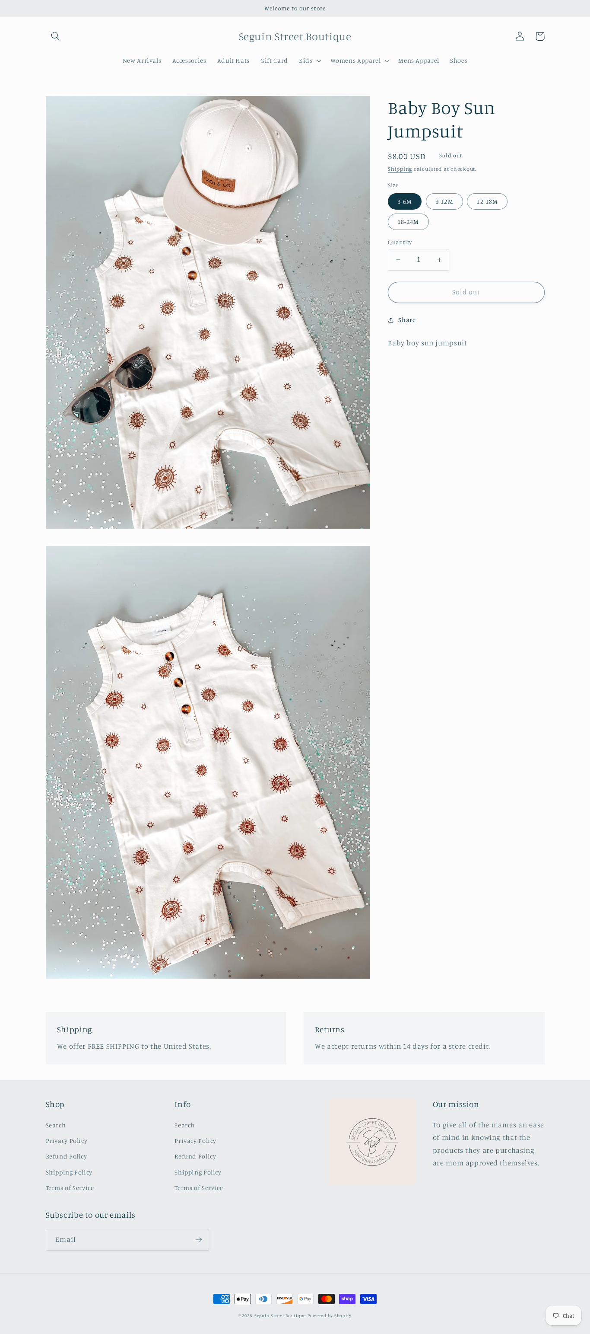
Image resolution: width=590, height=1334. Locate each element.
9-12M (444, 201)
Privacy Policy (67, 1140)
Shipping (400, 169)
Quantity (400, 242)
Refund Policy (66, 1156)
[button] (56, 36)
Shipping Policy (69, 1172)
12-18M (487, 201)
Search (56, 1125)
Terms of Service (70, 1187)
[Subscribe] (198, 1239)
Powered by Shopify (330, 1315)
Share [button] (407, 320)
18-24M (408, 221)
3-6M (404, 201)
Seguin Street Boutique (280, 1315)
